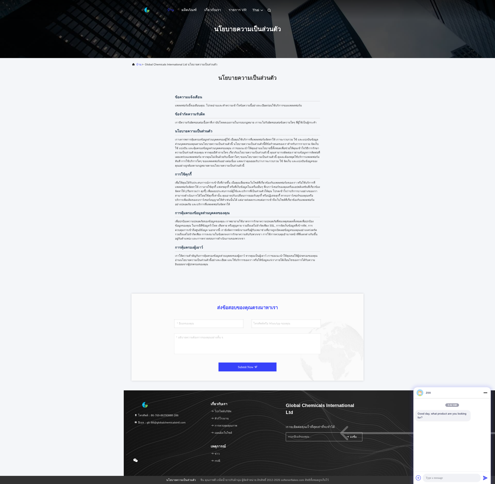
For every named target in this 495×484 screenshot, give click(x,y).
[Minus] (485, 392)
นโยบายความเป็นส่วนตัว (181, 479)
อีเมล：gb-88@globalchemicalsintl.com (161, 422)
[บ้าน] (147, 9)
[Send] (485, 478)
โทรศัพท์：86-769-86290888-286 (157, 415)
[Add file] (418, 478)
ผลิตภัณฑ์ (189, 10)
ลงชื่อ (353, 436)
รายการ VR (238, 10)
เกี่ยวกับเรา (212, 10)
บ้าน (170, 10)
